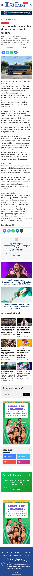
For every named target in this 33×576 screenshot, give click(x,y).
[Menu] (2, 5)
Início (5, 19)
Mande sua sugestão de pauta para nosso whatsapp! (16, 248)
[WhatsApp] (11, 52)
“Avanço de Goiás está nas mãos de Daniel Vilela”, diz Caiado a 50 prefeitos (24, 374)
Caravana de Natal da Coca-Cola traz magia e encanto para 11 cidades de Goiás (8, 330)
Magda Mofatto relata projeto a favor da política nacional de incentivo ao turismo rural (24, 331)
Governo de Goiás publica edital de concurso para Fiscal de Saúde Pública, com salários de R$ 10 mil (8, 375)
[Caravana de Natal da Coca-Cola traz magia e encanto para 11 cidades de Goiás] (8, 322)
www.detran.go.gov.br (21, 125)
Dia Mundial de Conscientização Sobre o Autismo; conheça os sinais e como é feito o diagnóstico (23, 353)
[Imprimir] (21, 231)
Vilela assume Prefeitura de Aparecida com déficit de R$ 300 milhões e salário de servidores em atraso (8, 353)
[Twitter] (7, 52)
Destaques (12, 19)
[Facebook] (3, 52)
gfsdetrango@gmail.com (14, 214)
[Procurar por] (31, 5)
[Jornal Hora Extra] (16, 4)
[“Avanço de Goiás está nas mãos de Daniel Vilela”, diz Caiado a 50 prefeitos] (24, 366)
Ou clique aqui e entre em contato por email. (17, 255)
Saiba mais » (17, 568)
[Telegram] (16, 52)
